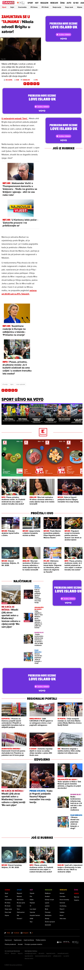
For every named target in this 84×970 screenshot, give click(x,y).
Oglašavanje (18, 940)
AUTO (69, 3)
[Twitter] (28, 83)
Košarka (19, 906)
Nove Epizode (20, 384)
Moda (46, 909)
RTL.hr (7, 953)
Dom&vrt (47, 896)
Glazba (31, 899)
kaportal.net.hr (50, 953)
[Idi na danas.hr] (8, 2)
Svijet (12, 7)
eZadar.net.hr (57, 956)
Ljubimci (47, 906)
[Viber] (34, 83)
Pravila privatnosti (10, 944)
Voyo (31, 922)
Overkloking (63, 906)
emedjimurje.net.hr (30, 953)
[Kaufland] (42, 432)
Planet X (62, 909)
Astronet (62, 893)
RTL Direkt (45, 7)
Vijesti (4, 7)
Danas (7, 889)
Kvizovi (61, 915)
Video (76, 893)
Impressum (8, 940)
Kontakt (20, 944)
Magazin (44, 2)
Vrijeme (79, 7)
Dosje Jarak (69, 7)
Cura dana (62, 896)
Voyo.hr (20, 953)
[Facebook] (24, 83)
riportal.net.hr (29, 956)
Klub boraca (20, 899)
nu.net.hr (66, 956)
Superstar (32, 912)
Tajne (11, 384)
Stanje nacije (57, 7)
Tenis (18, 909)
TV (30, 906)
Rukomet (19, 896)
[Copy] (38, 83)
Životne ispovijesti (50, 922)
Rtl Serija (4, 384)
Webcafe (54, 2)
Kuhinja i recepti (49, 899)
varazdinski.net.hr (63, 953)
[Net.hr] (76, 942)
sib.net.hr (41, 953)
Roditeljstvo (48, 915)
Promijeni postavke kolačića (33, 944)
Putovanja (47, 912)
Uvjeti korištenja (29, 940)
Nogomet (19, 893)
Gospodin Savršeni (35, 915)
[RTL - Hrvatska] (66, 942)
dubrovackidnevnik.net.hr (43, 956)
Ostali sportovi (21, 912)
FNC (18, 915)
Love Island (33, 909)
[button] (4, 406)
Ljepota (47, 903)
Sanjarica (76, 900)
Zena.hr (13, 953)
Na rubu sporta (21, 903)
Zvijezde (32, 893)
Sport (30, 2)
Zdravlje (47, 918)
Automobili (48, 925)
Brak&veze (48, 893)
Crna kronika (22, 7)
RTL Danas (34, 7)
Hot (36, 2)
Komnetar (62, 903)
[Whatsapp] (31, 83)
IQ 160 (75, 3)
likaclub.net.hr (29, 958)
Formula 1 (19, 918)
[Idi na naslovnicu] (21, 4)
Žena (62, 2)
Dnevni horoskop (64, 899)
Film (31, 896)
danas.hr (26, 80)
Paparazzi (32, 903)
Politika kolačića (41, 940)
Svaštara (62, 912)
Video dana (63, 918)
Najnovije (76, 897)
